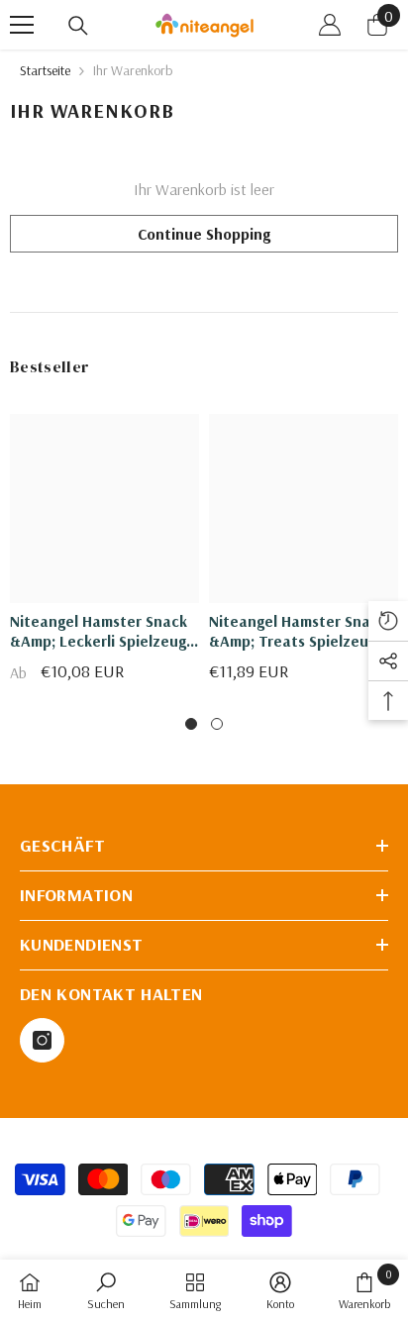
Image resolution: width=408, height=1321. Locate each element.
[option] (104, 554)
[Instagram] (42, 1040)
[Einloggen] (330, 25)
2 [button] (217, 724)
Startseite (45, 70)
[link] (106, 1290)
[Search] (78, 26)
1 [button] (191, 724)
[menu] (22, 25)
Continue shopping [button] (204, 234)
